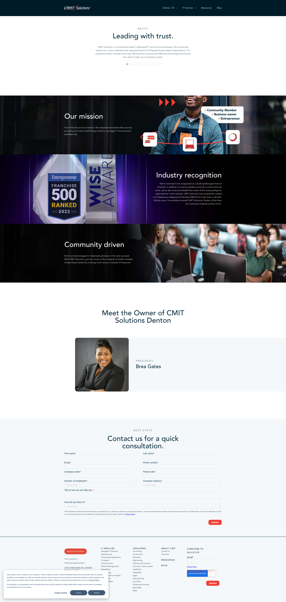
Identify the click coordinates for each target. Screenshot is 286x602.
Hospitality (137, 572)
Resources (206, 7)
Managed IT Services (109, 551)
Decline (96, 593)
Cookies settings (60, 593)
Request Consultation (75, 551)
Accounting (137, 551)
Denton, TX (168, 7)
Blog (219, 7)
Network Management (110, 566)
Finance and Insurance (141, 563)
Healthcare (137, 569)
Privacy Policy (94, 580)
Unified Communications (111, 575)
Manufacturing (138, 578)
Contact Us (165, 551)
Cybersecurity (106, 554)
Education (137, 557)
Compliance (106, 569)
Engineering (137, 560)
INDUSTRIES (139, 548)
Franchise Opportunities (73, 563)
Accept (78, 593)
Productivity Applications (111, 557)
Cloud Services (107, 563)
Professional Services (141, 584)
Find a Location (70, 559)
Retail (135, 590)
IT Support (105, 560)
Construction (138, 554)
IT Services (187, 7)
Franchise (165, 554)
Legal (135, 575)
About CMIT (168, 548)
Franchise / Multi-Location (143, 566)
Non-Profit (137, 581)
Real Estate (137, 587)
